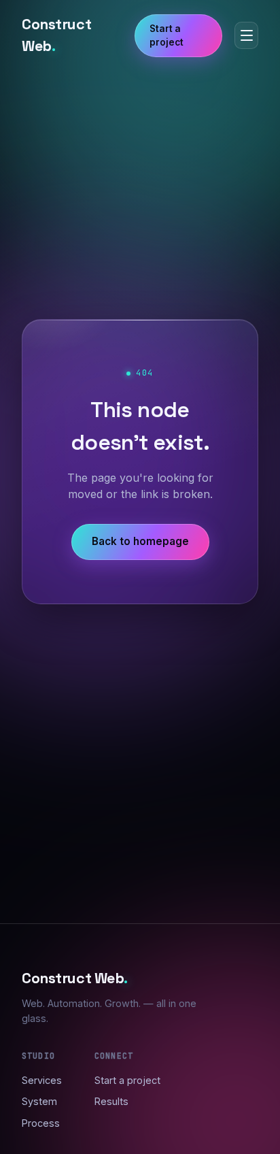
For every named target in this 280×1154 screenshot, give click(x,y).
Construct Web (56, 35)
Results (111, 1101)
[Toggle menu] (246, 35)
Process (41, 1123)
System (39, 1101)
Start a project (166, 35)
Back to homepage (140, 541)
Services (42, 1080)
